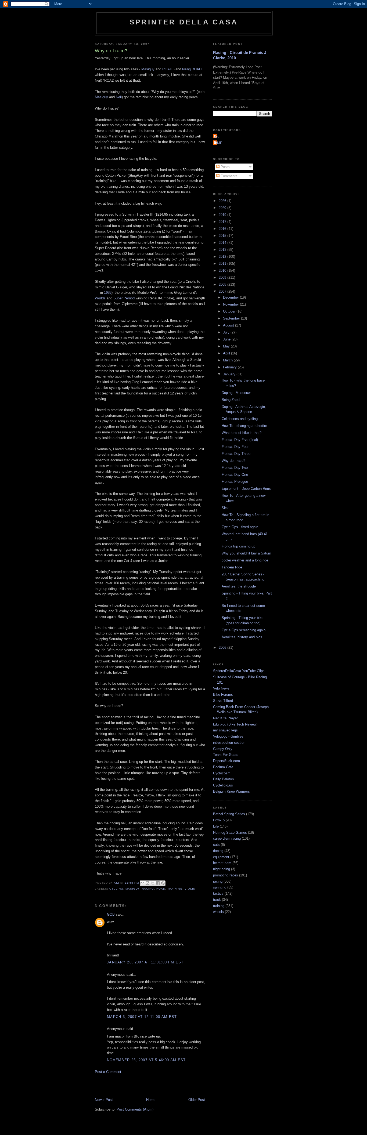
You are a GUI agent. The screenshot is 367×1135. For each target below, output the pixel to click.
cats (216, 845)
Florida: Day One (235, 475)
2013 (223, 250)
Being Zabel (231, 400)
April (227, 353)
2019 (223, 215)
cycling (116, 888)
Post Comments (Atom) (135, 1109)
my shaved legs (225, 730)
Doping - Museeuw (236, 393)
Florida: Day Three (236, 454)
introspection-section (229, 743)
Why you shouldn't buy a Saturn (246, 553)
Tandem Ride (232, 567)
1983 (107, 293)
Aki (217, 137)
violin (190, 888)
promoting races (225, 875)
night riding (221, 869)
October (229, 311)
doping (218, 851)
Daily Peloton (223, 779)
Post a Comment (108, 1072)
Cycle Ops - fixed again (240, 527)
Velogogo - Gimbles (228, 736)
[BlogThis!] (147, 883)
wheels (218, 912)
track (217, 900)
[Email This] (142, 883)
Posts (225, 167)
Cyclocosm (222, 773)
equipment (221, 857)
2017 (223, 222)
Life (216, 826)
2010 (223, 271)
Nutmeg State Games (230, 833)
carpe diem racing (227, 838)
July (227, 332)
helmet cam (222, 863)
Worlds (100, 298)
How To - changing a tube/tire (244, 426)
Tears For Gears (225, 755)
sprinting (219, 887)
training (174, 888)
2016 (223, 229)
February (230, 367)
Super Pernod (124, 298)
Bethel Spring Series (229, 814)
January (229, 374)
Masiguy (147, 69)
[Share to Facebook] (157, 883)
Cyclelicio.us (223, 785)
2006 (223, 648)
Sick (225, 508)
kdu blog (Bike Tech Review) (235, 724)
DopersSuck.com (226, 761)
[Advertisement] (158, 1085)
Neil (119, 97)
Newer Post (104, 1100)
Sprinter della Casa (183, 22)
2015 (223, 236)
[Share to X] (152, 883)
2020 (223, 208)
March (228, 360)
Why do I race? (233, 461)
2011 (223, 264)
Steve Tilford (223, 701)
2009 (223, 277)
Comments (229, 176)
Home (150, 1100)
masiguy (132, 888)
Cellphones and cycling (240, 419)
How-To (219, 820)
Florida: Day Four (235, 447)
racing (148, 888)
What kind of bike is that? (241, 433)
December (231, 297)
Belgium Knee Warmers (231, 791)
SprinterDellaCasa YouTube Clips (239, 671)
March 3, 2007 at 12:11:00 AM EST (142, 1017)
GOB (111, 914)
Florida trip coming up (238, 546)
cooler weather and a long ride (245, 560)
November (231, 304)
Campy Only (222, 749)
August (229, 325)
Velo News (221, 688)
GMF (218, 143)
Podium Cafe (223, 767)
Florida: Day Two (235, 468)
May (227, 346)
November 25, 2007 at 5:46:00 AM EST (146, 1060)
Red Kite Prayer (225, 718)
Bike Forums (223, 694)
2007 (223, 291)
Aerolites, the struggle (239, 586)
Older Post (196, 1100)
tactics (218, 893)
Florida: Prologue (235, 482)
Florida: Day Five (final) (240, 440)
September (232, 318)
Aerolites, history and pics (242, 637)
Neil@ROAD (192, 69)
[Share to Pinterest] (162, 883)
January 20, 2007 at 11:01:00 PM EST (145, 962)
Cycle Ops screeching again (243, 630)
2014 (223, 243)
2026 (223, 201)
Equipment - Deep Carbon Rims (246, 489)
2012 (223, 257)
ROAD (167, 69)
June (227, 339)
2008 (223, 284)
